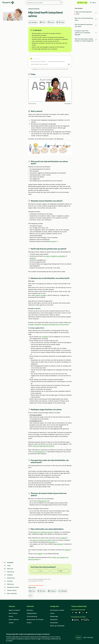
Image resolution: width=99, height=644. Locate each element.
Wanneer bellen (12, 590)
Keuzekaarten (54, 622)
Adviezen (10, 581)
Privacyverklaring (32, 616)
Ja (41, 571)
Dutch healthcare (14, 619)
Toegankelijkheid (32, 613)
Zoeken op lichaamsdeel (57, 626)
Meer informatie (88, 637)
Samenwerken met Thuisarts (35, 619)
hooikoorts (33, 258)
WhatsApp (63, 591)
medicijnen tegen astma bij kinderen (43, 446)
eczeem (47, 256)
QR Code (61, 22)
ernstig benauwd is (42, 501)
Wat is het (10, 568)
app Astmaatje (58, 544)
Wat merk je (10, 572)
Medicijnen (10, 584)
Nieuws (11, 616)
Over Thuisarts (13, 613)
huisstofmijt (45, 336)
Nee (61, 571)
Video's (52, 613)
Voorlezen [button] (34, 22)
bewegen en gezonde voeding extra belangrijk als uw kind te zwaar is (48, 324)
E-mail (52, 22)
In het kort (10, 562)
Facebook (53, 591)
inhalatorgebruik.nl (40, 451)
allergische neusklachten (58, 256)
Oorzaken (10, 575)
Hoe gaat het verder (13, 587)
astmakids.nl (52, 542)
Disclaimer (30, 610)
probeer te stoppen (41, 295)
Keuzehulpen (54, 619)
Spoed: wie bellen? (14, 610)
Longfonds (63, 538)
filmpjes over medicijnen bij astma (42, 532)
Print (43, 22)
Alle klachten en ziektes (57, 610)
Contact (29, 622)
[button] (54, 241)
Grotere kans (11, 578)
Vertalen (11, 622)
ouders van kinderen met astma (42, 540)
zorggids (39, 553)
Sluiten (79, 637)
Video (9, 565)
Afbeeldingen (54, 616)
